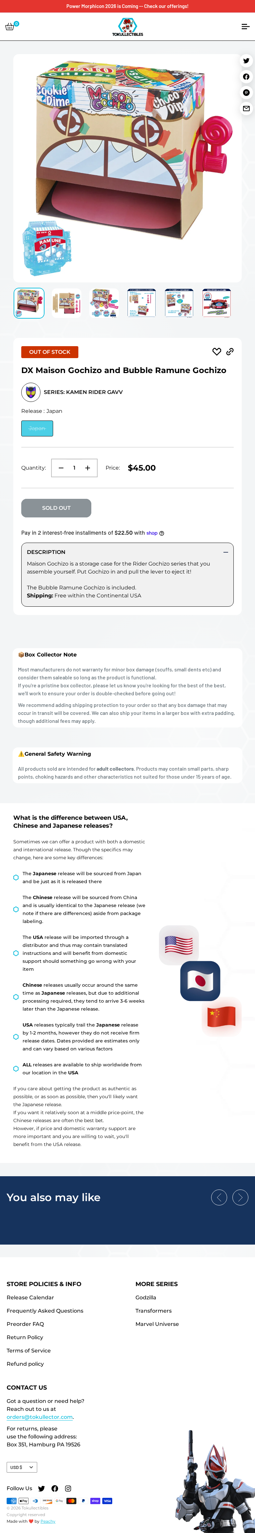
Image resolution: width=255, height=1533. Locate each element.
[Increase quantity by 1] (89, 468)
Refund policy (25, 1364)
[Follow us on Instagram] (68, 1489)
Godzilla (145, 1297)
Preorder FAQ (25, 1324)
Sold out (56, 508)
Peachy (48, 1521)
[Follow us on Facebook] (55, 1489)
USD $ (16, 1467)
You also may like (54, 1197)
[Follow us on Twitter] (41, 1489)
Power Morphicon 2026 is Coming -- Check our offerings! (127, 6)
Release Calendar (30, 1297)
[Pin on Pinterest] (246, 92)
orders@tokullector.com (40, 1417)
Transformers (153, 1311)
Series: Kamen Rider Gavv (83, 392)
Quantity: (33, 468)
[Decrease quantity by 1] (59, 468)
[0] (9, 26)
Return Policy (25, 1337)
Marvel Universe (157, 1324)
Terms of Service (29, 1350)
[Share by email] (246, 108)
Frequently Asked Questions (45, 1311)
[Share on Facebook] (246, 76)
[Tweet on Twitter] (246, 60)
